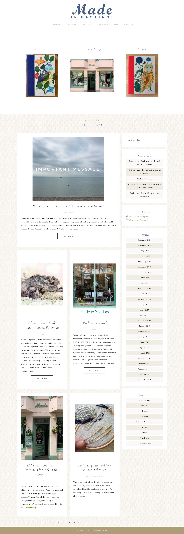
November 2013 (144, 299)
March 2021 (145, 278)
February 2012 (144, 358)
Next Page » (78, 522)
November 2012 (144, 331)
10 (69, 522)
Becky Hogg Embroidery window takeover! (94, 467)
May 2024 (144, 251)
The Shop (144, 438)
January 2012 (144, 364)
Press (144, 432)
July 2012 (145, 337)
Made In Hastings (92, 11)
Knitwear (145, 416)
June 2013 (144, 310)
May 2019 (145, 283)
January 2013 (144, 326)
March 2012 (145, 353)
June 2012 (144, 342)
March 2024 (144, 256)
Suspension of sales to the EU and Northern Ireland (68, 206)
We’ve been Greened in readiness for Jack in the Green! (42, 470)
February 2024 (144, 261)
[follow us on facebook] (137, 220)
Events (87, 476)
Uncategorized (68, 213)
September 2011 (145, 380)
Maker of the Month (144, 422)
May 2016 (145, 294)
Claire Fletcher (144, 400)
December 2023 (144, 267)
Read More (68, 236)
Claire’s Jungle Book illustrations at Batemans (42, 325)
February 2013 (144, 321)
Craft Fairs (144, 406)
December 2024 (145, 240)
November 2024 (145, 245)
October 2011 (144, 374)
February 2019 (144, 288)
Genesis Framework (98, 530)
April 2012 (144, 347)
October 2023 (145, 272)
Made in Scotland (94, 323)
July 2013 (145, 304)
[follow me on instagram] (137, 216)
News (42, 334)
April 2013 (144, 315)
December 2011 (144, 369)
